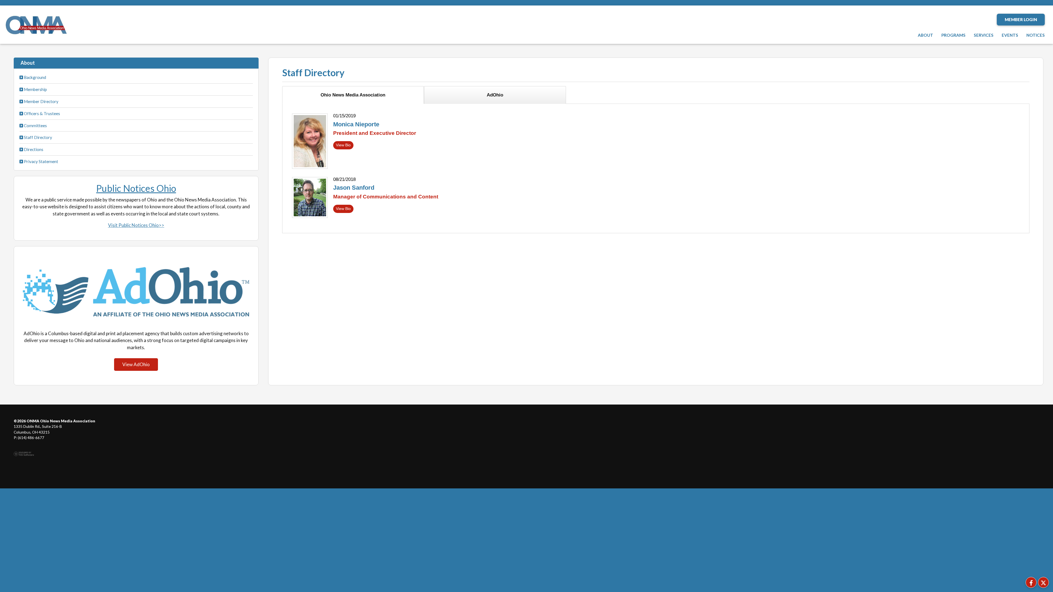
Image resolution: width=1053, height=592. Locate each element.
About (925, 35)
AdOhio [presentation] (495, 95)
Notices (1035, 35)
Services (983, 35)
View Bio (343, 145)
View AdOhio (136, 364)
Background (34, 77)
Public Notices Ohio (136, 188)
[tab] (353, 95)
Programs (953, 35)
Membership (35, 89)
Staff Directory (37, 137)
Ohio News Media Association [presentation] (353, 95)
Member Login (1021, 19)
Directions (33, 149)
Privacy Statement (40, 161)
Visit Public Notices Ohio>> (136, 225)
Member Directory (40, 101)
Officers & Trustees (41, 113)
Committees (35, 125)
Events (1010, 35)
